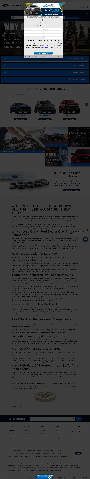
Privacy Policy (56, 47)
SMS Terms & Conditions (45, 47)
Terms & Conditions (36, 56)
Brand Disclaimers (58, 56)
